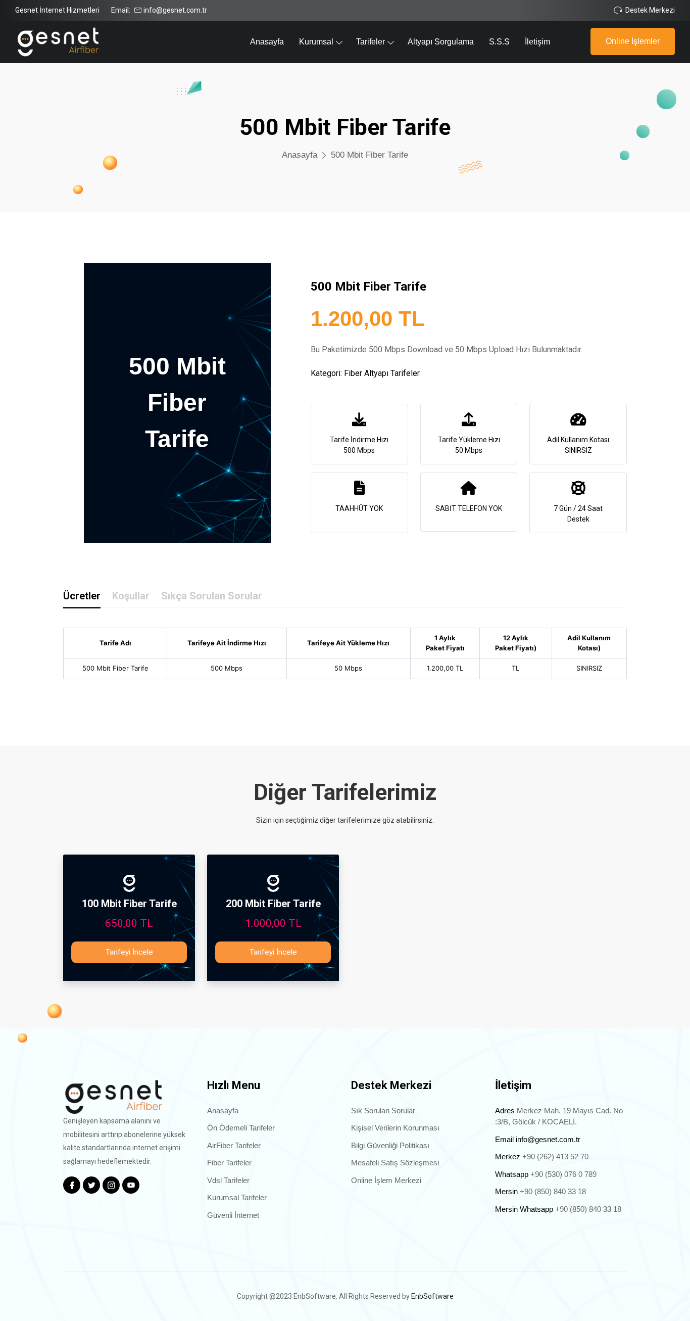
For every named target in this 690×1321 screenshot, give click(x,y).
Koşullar (131, 596)
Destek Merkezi (650, 10)
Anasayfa (267, 41)
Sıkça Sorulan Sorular (211, 596)
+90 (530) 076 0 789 (563, 1174)
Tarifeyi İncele (129, 952)
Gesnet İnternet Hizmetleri (57, 10)
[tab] (82, 597)
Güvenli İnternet (233, 1215)
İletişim (537, 41)
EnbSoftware (432, 1296)
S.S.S (499, 41)
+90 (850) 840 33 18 (553, 1191)
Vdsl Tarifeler (228, 1180)
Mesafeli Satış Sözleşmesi (395, 1162)
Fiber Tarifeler (229, 1162)
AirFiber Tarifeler (234, 1145)
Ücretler (82, 596)
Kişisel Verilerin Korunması (395, 1127)
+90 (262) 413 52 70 (555, 1156)
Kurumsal (316, 41)
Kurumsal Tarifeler (237, 1197)
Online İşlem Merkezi (386, 1180)
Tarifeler (370, 41)
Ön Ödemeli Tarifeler (241, 1127)
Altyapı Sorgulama (441, 41)
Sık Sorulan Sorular (383, 1110)
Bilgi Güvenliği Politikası (390, 1145)
